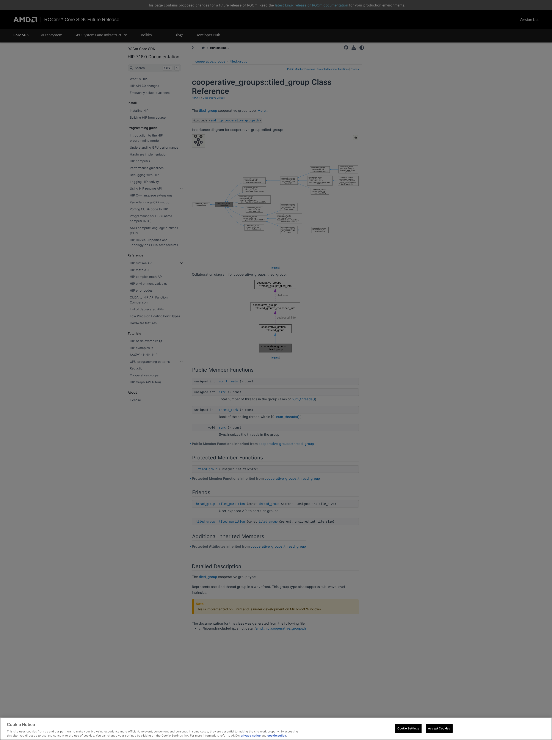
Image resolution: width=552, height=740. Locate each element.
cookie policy (276, 735)
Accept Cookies (439, 728)
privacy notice (251, 735)
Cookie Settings (408, 728)
